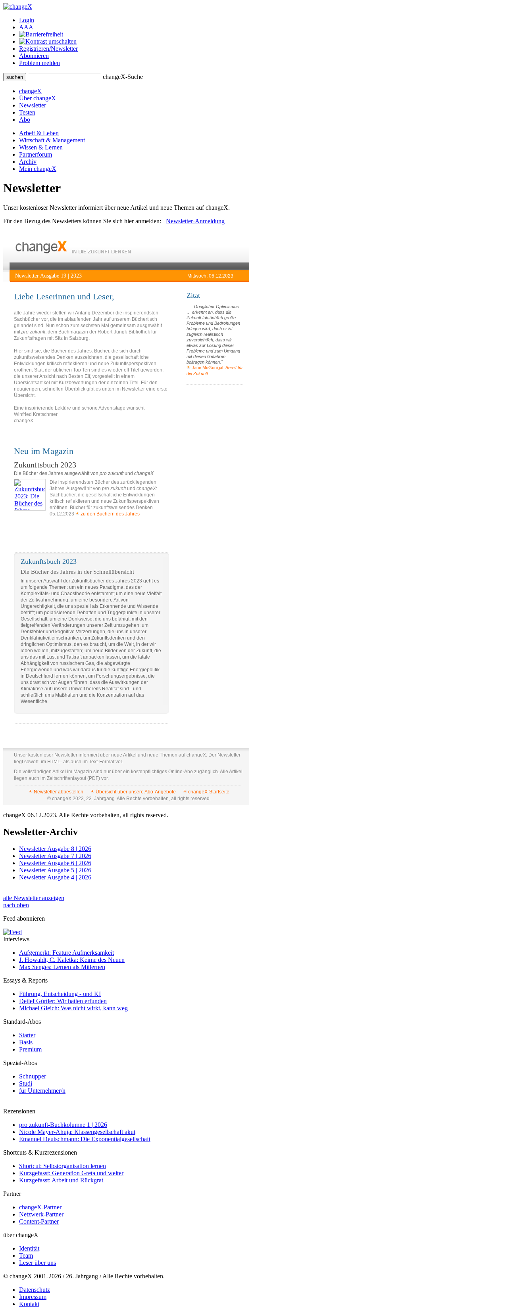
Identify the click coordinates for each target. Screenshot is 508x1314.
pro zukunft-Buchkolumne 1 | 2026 (63, 1124)
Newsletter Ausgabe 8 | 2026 (55, 848)
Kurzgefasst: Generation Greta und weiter (71, 1173)
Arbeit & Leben (39, 133)
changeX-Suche (123, 76)
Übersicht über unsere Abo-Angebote (135, 792)
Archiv (28, 161)
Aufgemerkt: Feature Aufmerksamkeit (66, 952)
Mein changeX (37, 168)
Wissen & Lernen (41, 147)
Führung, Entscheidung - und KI (60, 993)
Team (26, 1255)
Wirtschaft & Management (52, 140)
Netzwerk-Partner (41, 1214)
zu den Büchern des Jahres (109, 514)
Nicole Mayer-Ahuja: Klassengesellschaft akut (77, 1131)
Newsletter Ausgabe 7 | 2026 (55, 855)
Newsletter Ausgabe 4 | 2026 (55, 877)
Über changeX (37, 98)
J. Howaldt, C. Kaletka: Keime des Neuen (72, 959)
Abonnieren (34, 55)
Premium (30, 1049)
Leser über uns (37, 1262)
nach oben (16, 905)
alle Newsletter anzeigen (33, 898)
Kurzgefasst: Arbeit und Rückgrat (61, 1180)
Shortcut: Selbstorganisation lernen (62, 1166)
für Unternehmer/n (42, 1090)
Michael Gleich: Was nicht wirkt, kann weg (73, 1008)
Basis (26, 1042)
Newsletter (32, 105)
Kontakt (29, 1304)
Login (26, 20)
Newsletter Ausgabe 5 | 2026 (55, 870)
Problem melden (39, 62)
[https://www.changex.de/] (73, 251)
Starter (27, 1035)
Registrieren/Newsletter (48, 48)
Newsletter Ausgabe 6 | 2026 (55, 863)
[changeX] (17, 6)
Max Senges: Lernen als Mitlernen (62, 966)
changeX (30, 91)
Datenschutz (34, 1289)
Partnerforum (35, 154)
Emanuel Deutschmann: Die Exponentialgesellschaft (84, 1139)
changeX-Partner (40, 1207)
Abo (24, 119)
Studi (25, 1083)
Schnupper (32, 1076)
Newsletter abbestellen (59, 792)
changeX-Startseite (208, 792)
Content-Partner (39, 1221)
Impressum (32, 1296)
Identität (29, 1248)
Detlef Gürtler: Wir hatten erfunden (63, 1001)
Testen (27, 112)
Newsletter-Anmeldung (195, 221)
